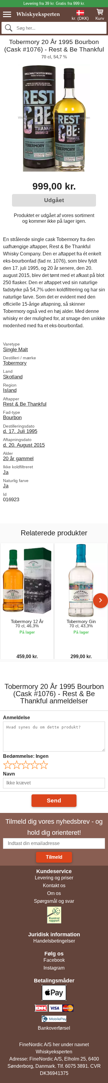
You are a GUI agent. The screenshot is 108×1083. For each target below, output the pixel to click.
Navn (9, 773)
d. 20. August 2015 (24, 445)
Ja (5, 472)
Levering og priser (54, 877)
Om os (54, 893)
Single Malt (15, 349)
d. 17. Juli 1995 (20, 431)
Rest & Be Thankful (24, 404)
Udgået (54, 200)
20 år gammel (18, 458)
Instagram (54, 967)
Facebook (54, 960)
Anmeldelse (16, 717)
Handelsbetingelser (54, 940)
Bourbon (12, 417)
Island (9, 390)
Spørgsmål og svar (54, 901)
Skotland (12, 377)
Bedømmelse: (26, 756)
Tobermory (15, 363)
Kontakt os (54, 885)
